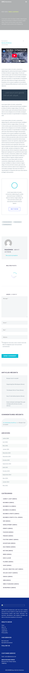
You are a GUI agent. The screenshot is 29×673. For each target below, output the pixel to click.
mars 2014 (5, 478)
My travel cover (5, 640)
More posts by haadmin (12, 255)
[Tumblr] (9, 228)
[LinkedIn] (11, 228)
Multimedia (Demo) (9, 547)
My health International (7, 642)
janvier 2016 (6, 449)
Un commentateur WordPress (9, 422)
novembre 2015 (7, 456)
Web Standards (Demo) (11, 584)
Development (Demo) (10, 524)
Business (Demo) (8, 502)
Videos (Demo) (7, 576)
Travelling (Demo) (7, 224)
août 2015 (5, 467)
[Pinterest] (6, 228)
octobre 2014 (6, 471)
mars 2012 (5, 485)
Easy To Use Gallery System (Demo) (15, 396)
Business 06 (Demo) (7, 43)
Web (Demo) (7, 580)
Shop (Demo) (7, 565)
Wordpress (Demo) (9, 587)
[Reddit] (13, 228)
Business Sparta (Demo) (11, 513)
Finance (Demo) (8, 535)
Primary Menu (26, 2)
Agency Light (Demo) (10, 498)
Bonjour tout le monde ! (12, 378)
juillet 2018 (6, 438)
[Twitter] (4, 228)
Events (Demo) (8, 528)
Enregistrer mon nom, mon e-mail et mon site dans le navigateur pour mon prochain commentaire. (14, 344)
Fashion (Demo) (8, 532)
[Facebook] (2, 228)
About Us (4, 627)
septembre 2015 (7, 464)
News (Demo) (7, 554)
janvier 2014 (6, 482)
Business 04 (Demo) (9, 506)
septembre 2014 (7, 474)
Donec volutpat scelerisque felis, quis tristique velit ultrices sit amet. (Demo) (15, 403)
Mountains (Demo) (7, 222)
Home (3, 625)
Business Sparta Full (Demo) (13, 517)
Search (25, 365)
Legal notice (4, 630)
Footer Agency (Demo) (10, 539)
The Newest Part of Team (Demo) (15, 390)
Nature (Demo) (18, 222)
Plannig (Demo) (8, 561)
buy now (14, 209)
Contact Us (4, 629)
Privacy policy (5, 632)
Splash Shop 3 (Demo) (10, 572)
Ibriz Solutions (20, 670)
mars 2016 (5, 445)
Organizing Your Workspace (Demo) (15, 384)
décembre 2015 (7, 453)
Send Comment (9, 356)
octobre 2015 (6, 460)
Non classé (7, 558)
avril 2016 (5, 442)
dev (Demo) (6, 521)
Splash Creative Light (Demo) (13, 569)
